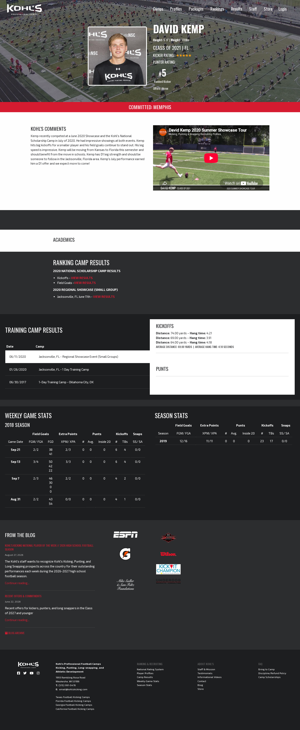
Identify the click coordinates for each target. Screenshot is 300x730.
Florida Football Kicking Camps (73, 700)
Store (268, 9)
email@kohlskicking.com (73, 689)
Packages (196, 9)
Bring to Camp (266, 669)
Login (283, 9)
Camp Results (145, 677)
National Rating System (150, 669)
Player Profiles (145, 673)
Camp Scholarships (269, 677)
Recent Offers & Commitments (23, 596)
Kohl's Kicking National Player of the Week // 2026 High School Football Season (49, 547)
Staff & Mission (206, 669)
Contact (202, 681)
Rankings (217, 9)
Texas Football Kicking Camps (73, 697)
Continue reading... (17, 583)
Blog (200, 684)
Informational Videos (210, 677)
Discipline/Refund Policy (272, 673)
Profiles (176, 9)
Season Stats (144, 684)
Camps (158, 9)
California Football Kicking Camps (75, 708)
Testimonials (205, 673)
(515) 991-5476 (67, 685)
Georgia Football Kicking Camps (74, 704)
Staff (253, 9)
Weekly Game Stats (148, 681)
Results (236, 9)
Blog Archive (16, 633)
